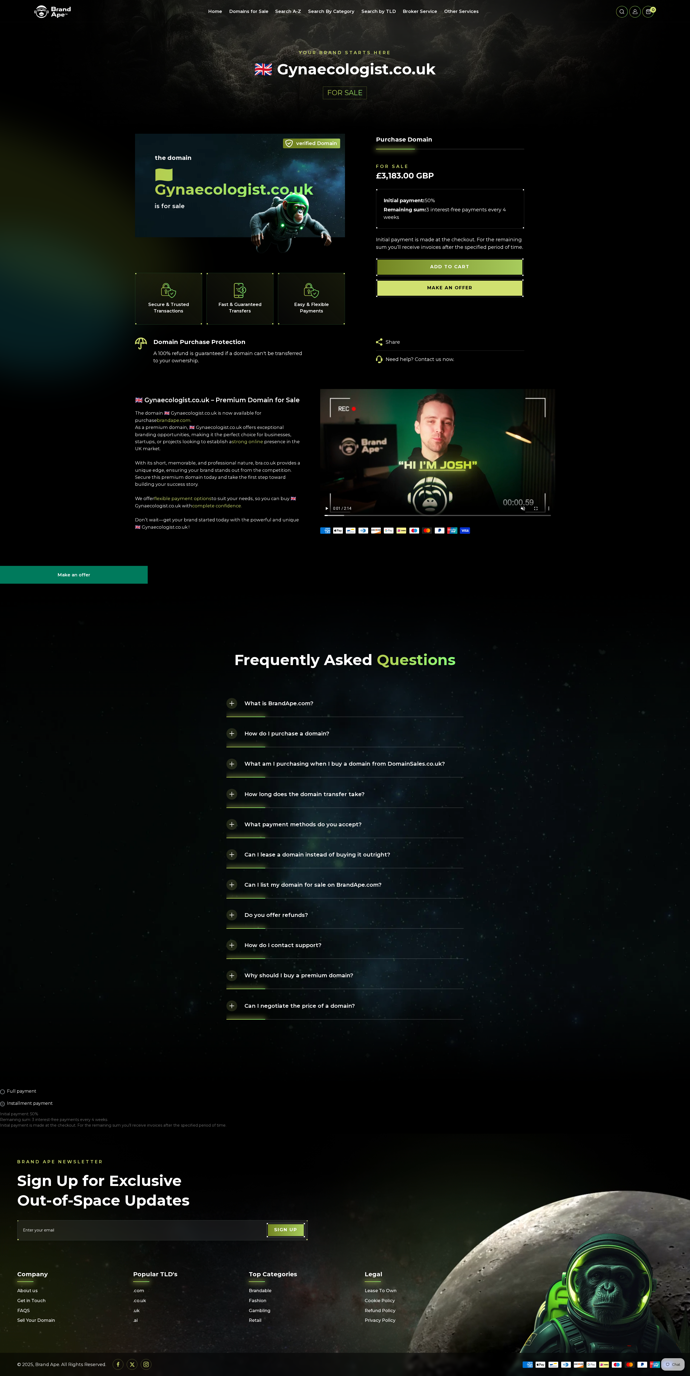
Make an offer (73, 578)
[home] (52, 11)
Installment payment (30, 1103)
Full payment (21, 1091)
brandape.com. (174, 420)
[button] (622, 12)
